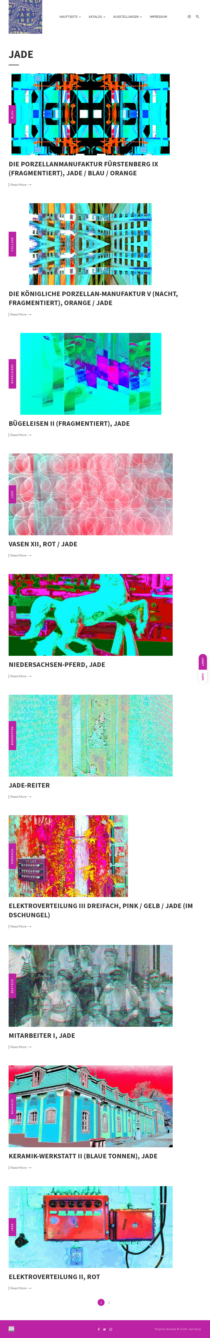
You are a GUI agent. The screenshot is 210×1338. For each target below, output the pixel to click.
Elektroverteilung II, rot (54, 1276)
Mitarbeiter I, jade (42, 1035)
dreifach (12, 856)
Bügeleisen (12, 373)
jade (12, 494)
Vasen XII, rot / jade (43, 543)
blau (12, 114)
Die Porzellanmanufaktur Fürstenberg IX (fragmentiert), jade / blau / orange (83, 168)
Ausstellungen (126, 16)
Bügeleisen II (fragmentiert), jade (69, 423)
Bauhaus (12, 1106)
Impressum (158, 16)
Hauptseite (68, 16)
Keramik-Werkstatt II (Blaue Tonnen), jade (83, 1155)
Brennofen (12, 735)
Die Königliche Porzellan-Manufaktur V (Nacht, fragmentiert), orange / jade (93, 298)
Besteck (12, 986)
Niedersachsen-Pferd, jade (57, 664)
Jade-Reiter (29, 785)
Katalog (95, 16)
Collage (12, 244)
